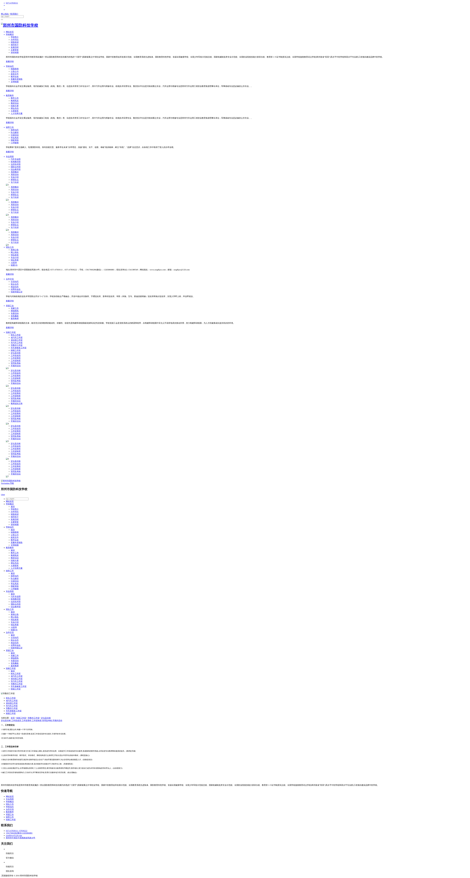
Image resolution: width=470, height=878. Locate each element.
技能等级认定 (17, 292)
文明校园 (15, 82)
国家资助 (15, 140)
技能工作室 (11, 668)
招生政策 (15, 255)
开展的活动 (16, 366)
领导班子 (15, 45)
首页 (13, 718)
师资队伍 (15, 180)
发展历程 (15, 47)
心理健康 (15, 143)
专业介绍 (15, 177)
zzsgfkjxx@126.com (14, 835)
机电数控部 (16, 162)
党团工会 (10, 650)
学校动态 (10, 527)
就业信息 (15, 287)
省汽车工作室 (17, 337)
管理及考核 (16, 363)
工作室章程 (16, 358)
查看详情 (10, 61)
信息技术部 (16, 164)
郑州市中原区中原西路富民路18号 (20, 838)
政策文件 (15, 74)
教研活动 (15, 103)
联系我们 (14, 14)
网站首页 (10, 501)
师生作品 (15, 108)
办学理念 (15, 40)
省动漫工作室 (17, 340)
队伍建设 (15, 132)
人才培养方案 (17, 113)
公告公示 (15, 71)
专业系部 (10, 591)
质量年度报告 (17, 79)
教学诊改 (15, 76)
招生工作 (10, 609)
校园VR (14, 265)
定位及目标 (16, 353)
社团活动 (15, 135)
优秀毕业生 (16, 289)
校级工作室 (16, 350)
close (3, 495)
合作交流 (10, 632)
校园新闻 (15, 69)
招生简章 (15, 260)
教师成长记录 (17, 403)
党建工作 (15, 308)
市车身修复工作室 (18, 348)
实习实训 (15, 182)
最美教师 (15, 318)
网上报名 (5, 14)
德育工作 (10, 571)
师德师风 (15, 311)
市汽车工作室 (17, 343)
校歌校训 (15, 42)
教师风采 (15, 101)
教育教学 (10, 548)
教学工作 (15, 98)
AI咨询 (14, 263)
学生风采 (15, 138)
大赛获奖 (15, 111)
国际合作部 (16, 167)
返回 (13, 506)
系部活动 (15, 174)
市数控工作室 (17, 345)
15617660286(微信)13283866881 (19, 833)
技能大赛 (15, 106)
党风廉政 (15, 316)
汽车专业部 (16, 159)
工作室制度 (16, 361)
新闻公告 (15, 250)
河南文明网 (75, 876)
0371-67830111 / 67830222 (16, 831)
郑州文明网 (86, 876)
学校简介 (15, 37)
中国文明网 (63, 876)
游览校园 (15, 52)
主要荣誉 (15, 50)
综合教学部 (16, 169)
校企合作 (15, 284)
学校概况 (10, 504)
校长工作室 (16, 335)
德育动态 (15, 130)
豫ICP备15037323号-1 (47, 876)
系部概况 (15, 172)
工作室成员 (16, 355)
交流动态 (15, 282)
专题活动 (15, 313)
